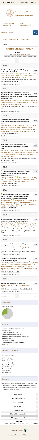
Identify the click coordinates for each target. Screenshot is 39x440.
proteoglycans (28, 387)
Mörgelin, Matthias (7, 357)
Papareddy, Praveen (7, 365)
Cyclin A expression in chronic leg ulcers (13, 283)
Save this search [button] (23, 56)
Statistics (22, 23)
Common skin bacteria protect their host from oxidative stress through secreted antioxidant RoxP (15, 121)
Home (4, 39)
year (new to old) (25, 54)
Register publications (8, 23)
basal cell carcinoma (27, 383)
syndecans (6, 389)
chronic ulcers (6, 385)
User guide (11, 435)
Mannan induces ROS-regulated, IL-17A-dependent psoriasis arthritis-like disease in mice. (14, 146)
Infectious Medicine (7, 330)
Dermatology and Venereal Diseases (11, 328)
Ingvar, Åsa (5, 370)
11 (22, 328)
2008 (3, 252)
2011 (3, 208)
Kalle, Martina (5, 372)
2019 (3, 133)
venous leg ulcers (14, 389)
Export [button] (34, 56)
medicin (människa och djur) (10, 387)
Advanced (4, 32)
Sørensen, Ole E (6, 359)
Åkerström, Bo (6, 368)
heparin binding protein (23, 385)
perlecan (21, 387)
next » (35, 61)
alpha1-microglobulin (16, 383)
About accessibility (20, 435)
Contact (28, 435)
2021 (3, 106)
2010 (3, 231)
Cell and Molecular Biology (9, 332)
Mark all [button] (30, 56)
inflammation (33, 385)
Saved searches (25, 25)
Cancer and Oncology (8, 340)
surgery (34, 387)
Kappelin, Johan (6, 366)
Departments (24, 39)
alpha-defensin (6, 383)
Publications (13, 39)
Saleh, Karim (5, 361)
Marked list (7, 25)
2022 (3, 79)
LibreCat (21, 430)
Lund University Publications (24, 12)
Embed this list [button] (14, 56)
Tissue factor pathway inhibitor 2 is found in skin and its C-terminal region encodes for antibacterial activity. (15, 173)
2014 (3, 158)
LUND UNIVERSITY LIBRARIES (26, 2)
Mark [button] (35, 70)
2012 (3, 183)
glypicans (13, 385)
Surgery (4, 344)
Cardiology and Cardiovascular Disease (12, 342)
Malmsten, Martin (6, 363)
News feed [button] (7, 56)
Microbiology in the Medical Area (10, 334)
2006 (3, 289)
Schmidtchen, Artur (7, 355)
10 (15, 54)
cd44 (35, 383)
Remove (35, 423)
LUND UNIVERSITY (9, 2)
